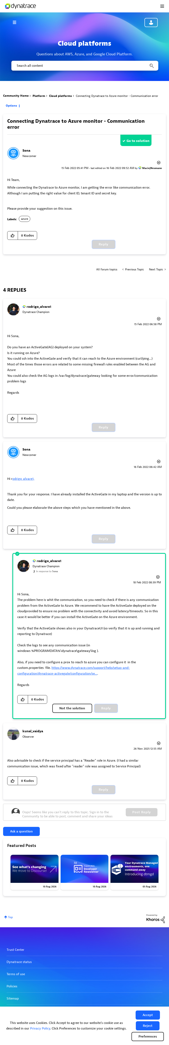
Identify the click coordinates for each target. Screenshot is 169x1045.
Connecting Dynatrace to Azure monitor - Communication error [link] (117, 96)
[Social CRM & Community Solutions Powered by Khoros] (155, 918)
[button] (148, 1015)
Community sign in (151, 22)
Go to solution (138, 141)
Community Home (16, 95)
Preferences (147, 1036)
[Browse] (16, 22)
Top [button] (10, 917)
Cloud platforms (60, 96)
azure (24, 219)
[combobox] (84, 66)
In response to (47, 571)
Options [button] (11, 105)
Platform (39, 96)
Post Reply (141, 812)
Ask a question (21, 831)
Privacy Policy (40, 1028)
